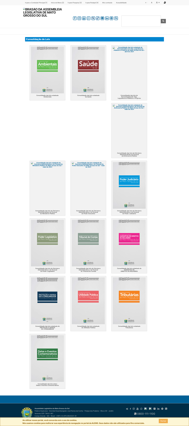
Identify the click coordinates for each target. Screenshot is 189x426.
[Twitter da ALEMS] (93, 18)
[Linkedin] (107, 18)
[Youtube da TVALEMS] (84, 18)
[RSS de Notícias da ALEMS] (116, 18)
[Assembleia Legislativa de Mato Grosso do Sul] (44, 14)
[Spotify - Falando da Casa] (112, 18)
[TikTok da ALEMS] (98, 18)
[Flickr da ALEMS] (102, 18)
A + (158, 2)
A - (146, 2)
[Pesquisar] (163, 21)
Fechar (163, 421)
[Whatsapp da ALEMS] (89, 18)
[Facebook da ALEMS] (75, 18)
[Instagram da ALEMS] (79, 18)
